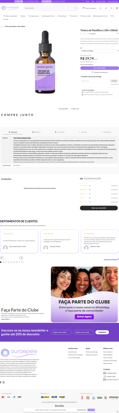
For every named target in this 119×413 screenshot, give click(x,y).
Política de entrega (92, 352)
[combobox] (51, 8)
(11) (111, 373)
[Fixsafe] (4, 382)
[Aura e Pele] (0, 382)
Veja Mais (5, 319)
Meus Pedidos (107, 355)
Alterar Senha (107, 363)
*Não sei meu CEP (114, 84)
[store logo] (10, 8)
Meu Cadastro (107, 352)
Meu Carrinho (107, 357)
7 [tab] (17, 262)
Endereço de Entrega (109, 360)
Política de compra (92, 355)
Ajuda (87, 1)
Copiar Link (75, 109)
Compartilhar (64, 109)
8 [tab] (19, 262)
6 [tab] (14, 262)
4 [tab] (8, 262)
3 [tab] (6, 262)
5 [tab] (11, 262)
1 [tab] (0, 262)
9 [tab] (22, 262)
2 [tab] (3, 262)
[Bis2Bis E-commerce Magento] (59, 406)
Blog (92, 1)
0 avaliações (92, 33)
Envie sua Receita (113, 1)
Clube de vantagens (90, 8)
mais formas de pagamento (86, 64)
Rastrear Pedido (101, 1)
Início (1, 26)
